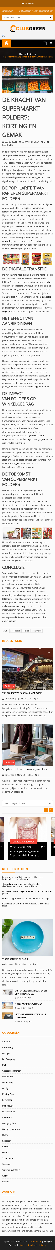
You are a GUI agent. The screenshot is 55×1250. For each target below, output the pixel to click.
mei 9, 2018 (22, 1021)
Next (46, 810)
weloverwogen (20, 606)
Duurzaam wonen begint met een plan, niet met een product (27, 892)
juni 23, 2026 (25, 698)
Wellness (6, 1175)
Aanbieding (15, 631)
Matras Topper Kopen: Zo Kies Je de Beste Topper (26, 898)
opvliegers (7, 1117)
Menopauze (7, 1105)
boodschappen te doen (38, 386)
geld (17, 463)
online (49, 282)
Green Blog (7, 1082)
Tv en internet (8, 1158)
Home (22, 54)
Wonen (5, 1181)
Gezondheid (7, 1076)
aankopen (46, 296)
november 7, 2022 (25, 964)
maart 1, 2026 (26, 775)
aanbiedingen (8, 241)
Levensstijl (7, 1100)
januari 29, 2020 (30, 141)
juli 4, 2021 (21, 997)
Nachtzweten (8, 1111)
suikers (5, 1152)
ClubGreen (11, 141)
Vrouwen (6, 1164)
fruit (4, 1065)
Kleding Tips (8, 1094)
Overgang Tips (9, 1123)
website (33, 1245)
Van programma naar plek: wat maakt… (23, 692)
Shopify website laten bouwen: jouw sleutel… (26, 769)
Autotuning (7, 1047)
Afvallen (6, 1041)
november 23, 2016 (22, 847)
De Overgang (8, 1059)
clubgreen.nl (35, 1241)
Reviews (6, 1146)
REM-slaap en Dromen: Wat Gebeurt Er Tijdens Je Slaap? (25, 904)
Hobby (5, 1088)
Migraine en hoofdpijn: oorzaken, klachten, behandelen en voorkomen (22, 878)
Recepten (6, 1140)
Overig (5, 1135)
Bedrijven (31, 54)
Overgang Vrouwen (23, 841)
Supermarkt (36, 631)
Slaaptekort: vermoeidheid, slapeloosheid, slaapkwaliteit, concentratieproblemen (22, 885)
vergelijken (7, 311)
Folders (26, 631)
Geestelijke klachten (11, 1070)
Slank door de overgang (28, 1004)
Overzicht (24, 1245)
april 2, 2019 (22, 1008)
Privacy (42, 1245)
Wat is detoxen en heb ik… (16, 958)
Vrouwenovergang (11, 1169)
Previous (51, 810)
